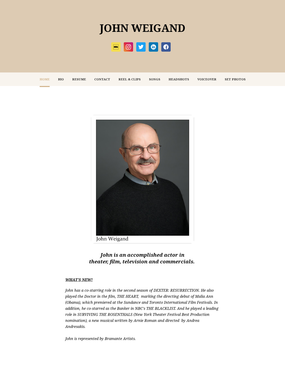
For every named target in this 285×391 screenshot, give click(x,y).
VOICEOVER (206, 79)
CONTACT (102, 79)
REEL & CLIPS (130, 79)
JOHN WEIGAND (142, 28)
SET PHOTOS (235, 79)
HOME (45, 79)
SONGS (154, 79)
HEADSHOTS (179, 79)
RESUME (79, 79)
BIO (61, 79)
